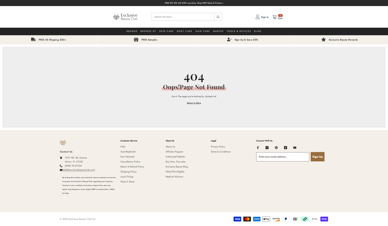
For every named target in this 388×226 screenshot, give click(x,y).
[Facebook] (257, 147)
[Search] (187, 17)
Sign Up (317, 157)
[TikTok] (285, 147)
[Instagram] (267, 147)
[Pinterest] (276, 147)
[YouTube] (294, 147)
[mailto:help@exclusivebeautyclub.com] (89, 197)
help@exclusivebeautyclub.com (78, 170)
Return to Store (194, 103)
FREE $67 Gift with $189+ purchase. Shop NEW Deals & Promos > (194, 3)
